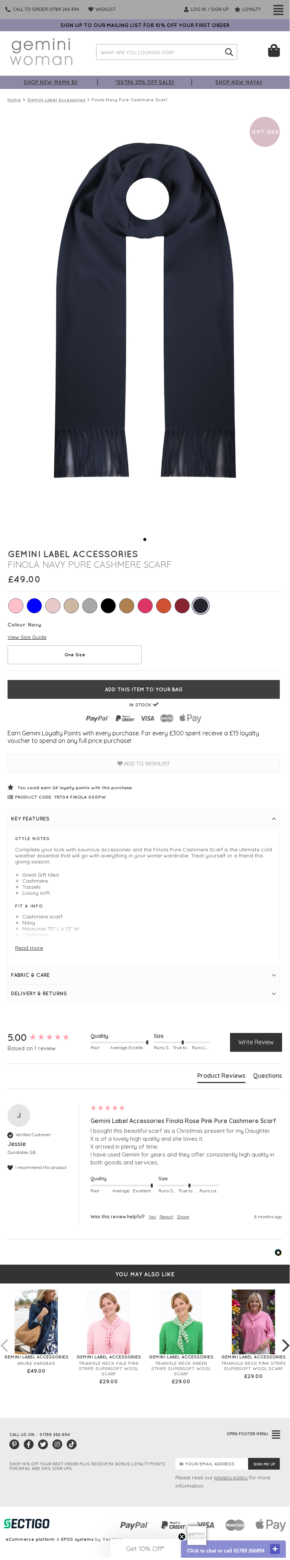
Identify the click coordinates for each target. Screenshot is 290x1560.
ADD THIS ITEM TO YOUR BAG (144, 689)
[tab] (221, 1077)
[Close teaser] (182, 1536)
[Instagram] (57, 1444)
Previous (4, 1338)
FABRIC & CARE (30, 975)
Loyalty (251, 9)
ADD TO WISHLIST (146, 764)
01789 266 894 (55, 1434)
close (275, 1549)
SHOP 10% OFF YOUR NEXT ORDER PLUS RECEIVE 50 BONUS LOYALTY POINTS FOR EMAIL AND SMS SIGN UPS (87, 1466)
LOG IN (198, 9)
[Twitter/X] (43, 1444)
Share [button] (183, 1216)
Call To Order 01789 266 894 (46, 9)
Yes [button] (152, 1216)
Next (286, 1338)
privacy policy (230, 1477)
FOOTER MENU (247, 1434)
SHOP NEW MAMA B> (51, 82)
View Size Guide (27, 637)
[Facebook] (29, 1444)
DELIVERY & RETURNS (39, 993)
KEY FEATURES (30, 819)
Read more (29, 947)
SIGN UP (220, 9)
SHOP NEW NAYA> (238, 82)
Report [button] (166, 1216)
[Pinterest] (14, 1444)
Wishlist (105, 9)
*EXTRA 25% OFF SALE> (145, 82)
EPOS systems (77, 1539)
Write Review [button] (256, 1042)
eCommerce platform (30, 1539)
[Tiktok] (72, 1444)
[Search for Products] (229, 52)
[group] (47, 1037)
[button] (145, 1548)
